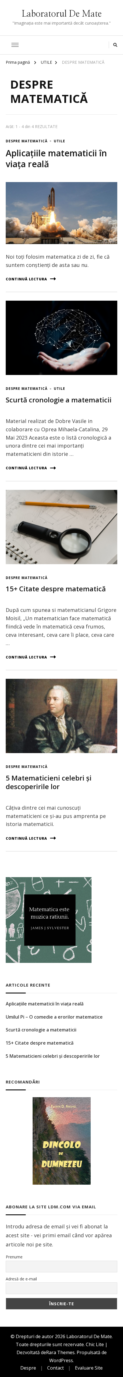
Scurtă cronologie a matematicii (59, 399)
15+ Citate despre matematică (56, 588)
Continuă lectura (26, 279)
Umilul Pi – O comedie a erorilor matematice (54, 1017)
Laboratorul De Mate (62, 14)
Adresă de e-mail (21, 1279)
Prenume (14, 1257)
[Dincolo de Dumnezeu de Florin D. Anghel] (61, 1141)
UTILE (59, 141)
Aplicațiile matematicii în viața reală (56, 158)
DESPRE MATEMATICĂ (26, 141)
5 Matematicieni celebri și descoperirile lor (49, 782)
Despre (28, 1368)
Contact (55, 1368)
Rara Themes (60, 1352)
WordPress (61, 1360)
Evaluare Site (89, 1368)
